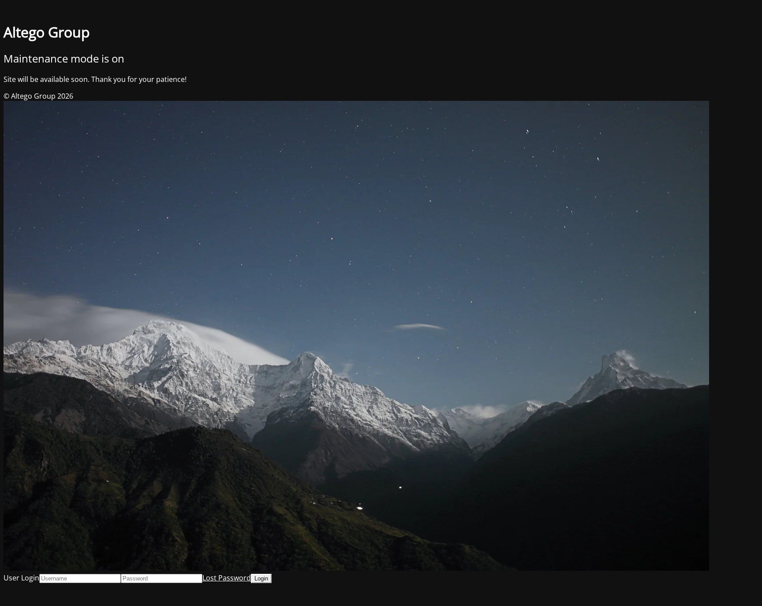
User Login (21, 578)
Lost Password (226, 578)
